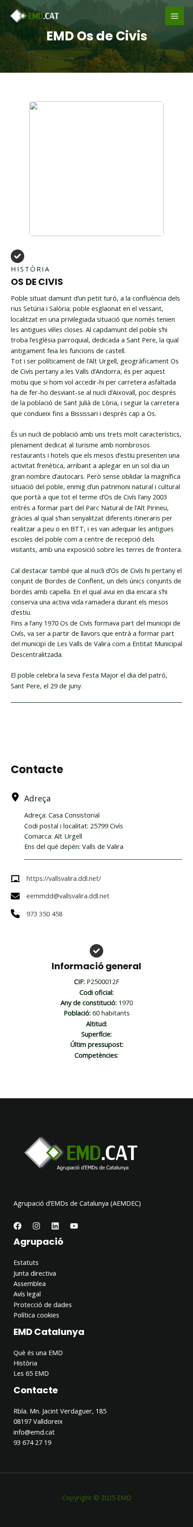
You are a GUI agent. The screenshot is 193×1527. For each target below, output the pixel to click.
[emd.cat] (36, 16)
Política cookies (36, 1314)
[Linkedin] (55, 1226)
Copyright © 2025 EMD (97, 1497)
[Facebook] (17, 1226)
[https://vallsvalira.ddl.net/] (56, 878)
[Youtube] (74, 1226)
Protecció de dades (42, 1304)
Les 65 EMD (31, 1373)
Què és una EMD (38, 1352)
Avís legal (27, 1293)
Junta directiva (34, 1273)
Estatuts (26, 1262)
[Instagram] (36, 1226)
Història (25, 1362)
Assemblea (29, 1283)
